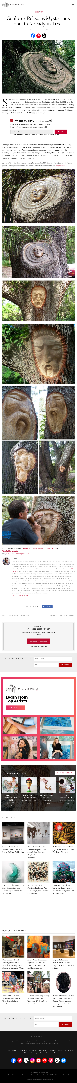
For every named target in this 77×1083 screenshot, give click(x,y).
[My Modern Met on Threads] (57, 1060)
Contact (39, 1075)
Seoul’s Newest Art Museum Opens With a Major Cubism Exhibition (13, 849)
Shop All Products (64, 773)
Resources (53, 1050)
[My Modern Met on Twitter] (26, 1060)
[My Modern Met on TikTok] (50, 1060)
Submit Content (31, 1075)
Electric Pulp (49, 1079)
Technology (34, 1053)
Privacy (65, 1075)
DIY (40, 1050)
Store (55, 1053)
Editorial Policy (16, 1075)
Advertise (46, 1075)
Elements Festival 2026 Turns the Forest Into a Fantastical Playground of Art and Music (63, 889)
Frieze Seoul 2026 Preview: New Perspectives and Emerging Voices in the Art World (13, 889)
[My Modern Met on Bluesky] (63, 1060)
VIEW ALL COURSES (16, 708)
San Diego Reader (22, 554)
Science (26, 1053)
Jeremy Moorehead (30, 548)
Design (14, 1050)
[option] (20, 746)
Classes (60, 1050)
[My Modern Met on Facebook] (13, 1060)
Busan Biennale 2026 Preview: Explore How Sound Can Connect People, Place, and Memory (36, 852)
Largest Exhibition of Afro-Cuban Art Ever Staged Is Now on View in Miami (63, 963)
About (9, 1075)
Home (36, 12)
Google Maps (60, 165)
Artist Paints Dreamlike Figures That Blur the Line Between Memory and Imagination (37, 963)
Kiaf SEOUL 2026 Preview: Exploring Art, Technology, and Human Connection (37, 889)
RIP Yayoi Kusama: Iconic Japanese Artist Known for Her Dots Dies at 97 (64, 849)
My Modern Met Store (14, 773)
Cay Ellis (54, 548)
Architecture (32, 1050)
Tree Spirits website (10, 551)
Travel (42, 1053)
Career (45, 1050)
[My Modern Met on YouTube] (44, 1060)
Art (41, 12)
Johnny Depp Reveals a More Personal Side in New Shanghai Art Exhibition (12, 999)
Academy (49, 1053)
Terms (70, 1075)
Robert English (44, 548)
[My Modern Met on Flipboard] (38, 1060)
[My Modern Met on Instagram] (32, 1060)
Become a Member (38, 641)
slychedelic (10, 554)
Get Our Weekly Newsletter (63, 616)
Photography (23, 1050)
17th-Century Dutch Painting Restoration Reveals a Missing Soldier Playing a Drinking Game (13, 963)
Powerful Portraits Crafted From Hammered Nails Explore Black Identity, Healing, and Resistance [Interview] (63, 1001)
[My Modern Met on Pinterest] (19, 1060)
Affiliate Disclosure (56, 1075)
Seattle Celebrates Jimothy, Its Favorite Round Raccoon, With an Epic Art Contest (38, 999)
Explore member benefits (39, 646)
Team (23, 1075)
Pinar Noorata (34, 30)
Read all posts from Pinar (20, 596)
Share (48, 607)
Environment (69, 1050)
